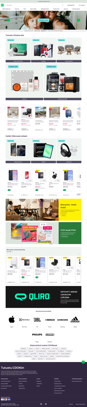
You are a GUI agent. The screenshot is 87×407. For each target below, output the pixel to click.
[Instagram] (41, 404)
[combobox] (35, 5)
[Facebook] (46, 404)
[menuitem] (6, 9)
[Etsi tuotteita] (62, 5)
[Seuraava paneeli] (79, 104)
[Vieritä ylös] (83, 362)
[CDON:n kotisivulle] (2, 5)
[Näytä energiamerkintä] (9, 190)
